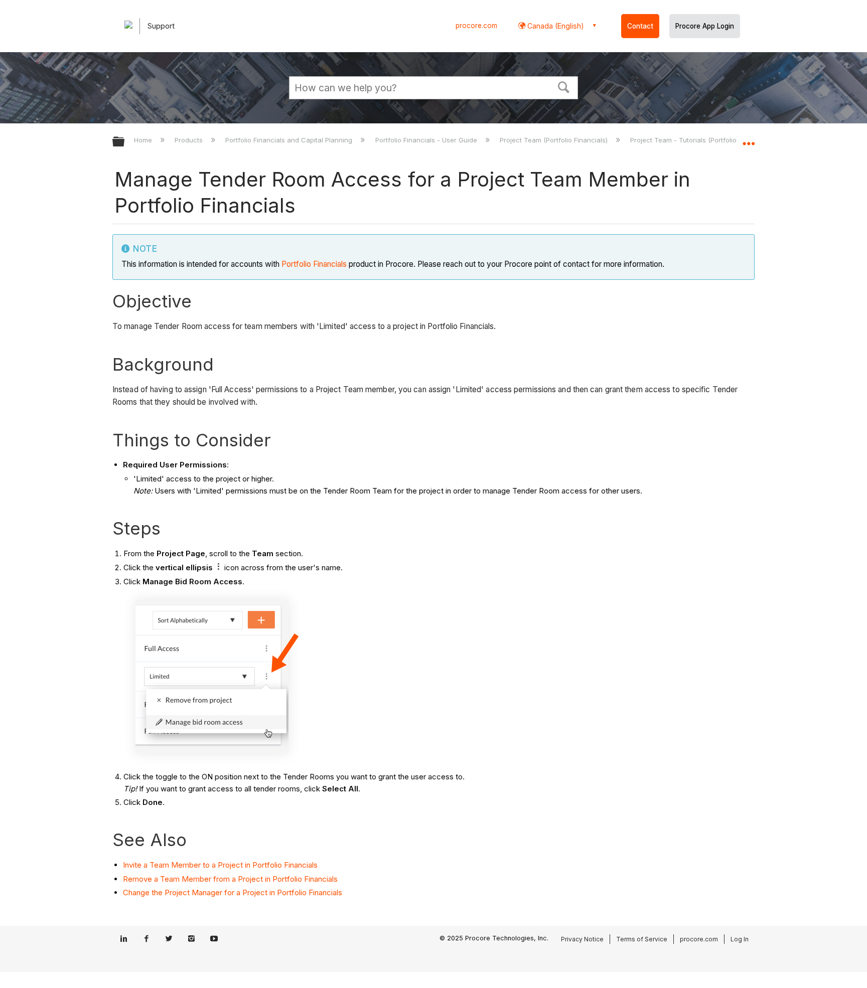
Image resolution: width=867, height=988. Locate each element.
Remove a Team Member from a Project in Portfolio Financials (230, 879)
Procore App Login (704, 26)
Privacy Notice (582, 939)
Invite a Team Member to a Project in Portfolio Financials (220, 865)
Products (190, 140)
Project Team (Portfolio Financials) (555, 140)
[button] (564, 86)
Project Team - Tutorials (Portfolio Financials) (702, 140)
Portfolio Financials (314, 264)
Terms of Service (641, 939)
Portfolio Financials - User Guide (427, 140)
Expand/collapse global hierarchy (124, 142)
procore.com (476, 26)
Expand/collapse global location (749, 138)
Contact (640, 26)
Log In (740, 939)
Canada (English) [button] (554, 26)
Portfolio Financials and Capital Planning (289, 140)
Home (144, 140)
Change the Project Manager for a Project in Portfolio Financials (232, 892)
